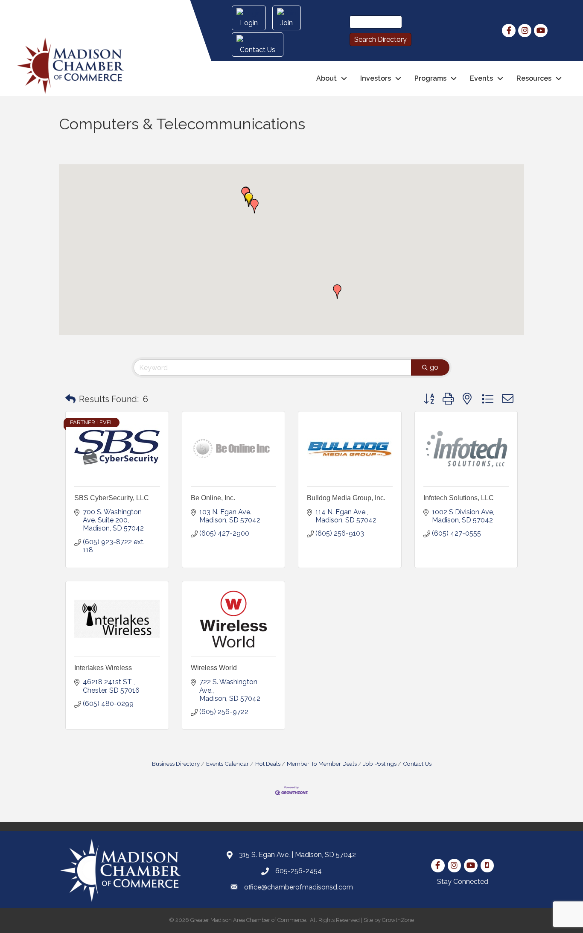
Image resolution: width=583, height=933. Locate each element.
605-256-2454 (298, 871)
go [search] (434, 367)
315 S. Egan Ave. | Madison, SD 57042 (297, 855)
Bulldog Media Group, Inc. (346, 497)
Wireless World (214, 667)
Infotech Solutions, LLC (458, 497)
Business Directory (176, 763)
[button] (249, 199)
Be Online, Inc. (213, 497)
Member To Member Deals (322, 763)
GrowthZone (398, 920)
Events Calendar (227, 763)
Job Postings (379, 763)
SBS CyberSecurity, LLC (111, 497)
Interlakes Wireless (103, 667)
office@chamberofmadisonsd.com (298, 887)
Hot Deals (267, 763)
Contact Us (417, 763)
